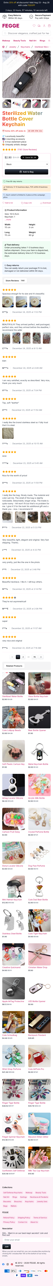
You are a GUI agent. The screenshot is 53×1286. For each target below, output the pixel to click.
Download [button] (46, 203)
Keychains (25, 47)
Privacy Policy (9, 1222)
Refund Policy (8, 1218)
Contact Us (22, 1222)
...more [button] (8, 219)
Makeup (6, 40)
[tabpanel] (26, 472)
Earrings (23, 1197)
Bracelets (7, 1201)
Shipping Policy (24, 1218)
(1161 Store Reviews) (27, 149)
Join (6, 1246)
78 (34, 657)
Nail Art (32, 40)
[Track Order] (39, 25)
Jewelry (12, 47)
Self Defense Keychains (12, 1193)
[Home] (3, 47)
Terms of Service (40, 1218)
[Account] (44, 25)
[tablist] (26, 281)
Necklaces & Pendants (39, 1197)
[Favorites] (34, 25)
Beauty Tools (19, 40)
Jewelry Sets (42, 1201)
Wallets (13, 1206)
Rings (42, 40)
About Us (34, 1222)
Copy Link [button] (27, 203)
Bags (5, 1206)
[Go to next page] (41, 657)
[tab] (15, 280)
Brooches (18, 1201)
